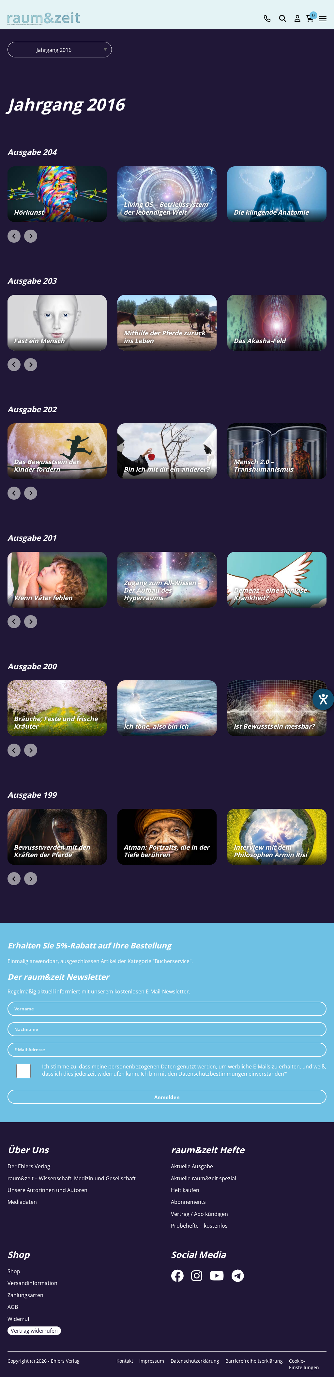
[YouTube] (217, 1275)
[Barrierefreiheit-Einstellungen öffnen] (323, 699)
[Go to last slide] (14, 236)
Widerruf (18, 1319)
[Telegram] (238, 1275)
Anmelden (167, 1097)
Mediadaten (22, 1201)
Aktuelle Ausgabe (192, 1166)
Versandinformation (32, 1283)
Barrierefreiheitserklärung (254, 1361)
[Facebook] (177, 1275)
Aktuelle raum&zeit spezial (203, 1178)
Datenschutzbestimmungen (212, 1073)
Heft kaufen (185, 1190)
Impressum (151, 1361)
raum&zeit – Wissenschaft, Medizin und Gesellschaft (72, 1178)
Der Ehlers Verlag (29, 1166)
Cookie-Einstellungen (304, 1364)
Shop (14, 1271)
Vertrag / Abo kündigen (199, 1214)
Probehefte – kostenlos (199, 1225)
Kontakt (124, 1361)
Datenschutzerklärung (195, 1361)
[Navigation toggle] (322, 18)
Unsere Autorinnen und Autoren (47, 1190)
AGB (13, 1306)
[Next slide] (30, 236)
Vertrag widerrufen (34, 1330)
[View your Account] (297, 18)
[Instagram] (196, 1275)
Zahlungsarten (25, 1295)
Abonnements (188, 1201)
